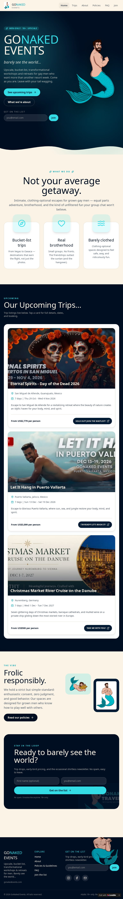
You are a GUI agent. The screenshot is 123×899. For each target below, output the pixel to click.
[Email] (85, 878)
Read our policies (18, 717)
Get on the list (58, 790)
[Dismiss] (119, 895)
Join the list (41, 874)
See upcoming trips (20, 92)
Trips (74, 5)
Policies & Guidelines (46, 865)
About (85, 5)
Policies (97, 5)
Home (64, 5)
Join (116, 5)
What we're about (19, 102)
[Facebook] (77, 878)
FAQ (107, 5)
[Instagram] (68, 878)
